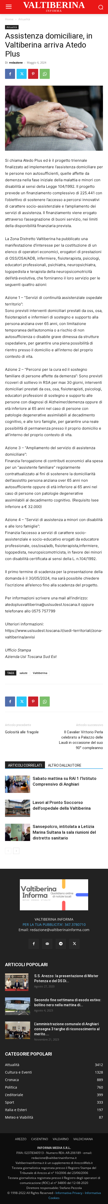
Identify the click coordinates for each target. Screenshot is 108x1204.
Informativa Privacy (69, 1193)
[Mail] (47, 944)
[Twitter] (22, 74)
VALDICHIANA (83, 1139)
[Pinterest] (33, 74)
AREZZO (20, 1139)
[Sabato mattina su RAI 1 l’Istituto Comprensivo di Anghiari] (17, 784)
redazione (16, 62)
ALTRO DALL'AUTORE (64, 765)
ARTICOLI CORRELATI (25, 765)
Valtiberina (40, 673)
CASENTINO (39, 1139)
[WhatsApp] (45, 74)
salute (23, 673)
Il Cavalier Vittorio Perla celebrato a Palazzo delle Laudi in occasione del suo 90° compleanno (81, 740)
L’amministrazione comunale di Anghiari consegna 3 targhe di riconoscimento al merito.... (67, 1029)
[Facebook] (10, 74)
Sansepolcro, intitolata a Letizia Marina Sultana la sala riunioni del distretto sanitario (64, 832)
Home (9, 19)
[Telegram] (61, 944)
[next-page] (16, 851)
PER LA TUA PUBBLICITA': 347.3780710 (54, 924)
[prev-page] (8, 851)
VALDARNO (61, 1139)
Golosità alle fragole (22, 732)
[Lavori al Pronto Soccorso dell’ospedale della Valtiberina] (17, 808)
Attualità (24, 19)
